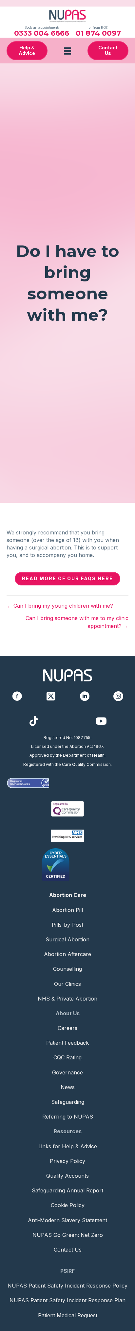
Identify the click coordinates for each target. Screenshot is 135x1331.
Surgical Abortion (67, 939)
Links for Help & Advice (67, 1146)
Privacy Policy (67, 1161)
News (68, 1087)
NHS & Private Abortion (67, 998)
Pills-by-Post (67, 924)
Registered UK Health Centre (20, 782)
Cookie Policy (68, 1205)
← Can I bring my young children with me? (60, 605)
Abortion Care (67, 895)
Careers (67, 1028)
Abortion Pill (67, 910)
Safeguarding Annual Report (67, 1190)
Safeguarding (67, 1102)
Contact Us (68, 1249)
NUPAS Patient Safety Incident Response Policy (67, 1285)
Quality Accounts (67, 1175)
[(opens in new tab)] (67, 808)
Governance (67, 1072)
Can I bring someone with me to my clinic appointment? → (77, 622)
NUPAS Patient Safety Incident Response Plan (67, 1300)
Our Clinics (67, 984)
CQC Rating (67, 1057)
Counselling (67, 969)
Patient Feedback (67, 1042)
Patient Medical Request (67, 1315)
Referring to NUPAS (67, 1116)
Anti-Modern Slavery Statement (67, 1220)
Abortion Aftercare (67, 954)
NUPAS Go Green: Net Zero (67, 1235)
